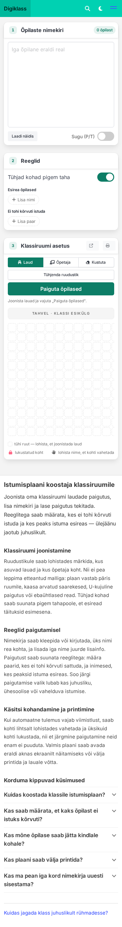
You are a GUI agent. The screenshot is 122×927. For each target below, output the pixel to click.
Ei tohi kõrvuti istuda (26, 211)
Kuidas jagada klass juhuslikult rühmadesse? (56, 913)
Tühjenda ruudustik (61, 274)
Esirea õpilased (22, 189)
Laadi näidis (23, 136)
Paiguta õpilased (61, 289)
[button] (113, 8)
